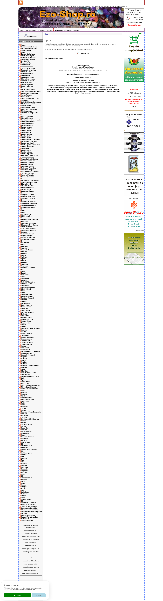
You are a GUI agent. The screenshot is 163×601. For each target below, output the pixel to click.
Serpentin (24, 415)
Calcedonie (25, 275)
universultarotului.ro (83, 6)
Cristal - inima (26, 138)
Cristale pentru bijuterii (29, 93)
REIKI (23, 211)
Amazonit (24, 246)
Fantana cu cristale (28, 239)
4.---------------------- (27, 179)
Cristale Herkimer (27, 123)
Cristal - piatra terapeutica (30, 145)
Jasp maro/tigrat (27, 342)
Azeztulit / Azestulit (28, 268)
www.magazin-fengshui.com (30, 548)
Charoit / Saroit (26, 284)
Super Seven (25, 428)
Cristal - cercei (26, 129)
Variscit (24, 440)
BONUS (49, 30)
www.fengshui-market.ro (84, 89)
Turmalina (24, 439)
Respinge (39, 595)
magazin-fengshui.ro (67, 89)
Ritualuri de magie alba (29, 113)
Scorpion (24, 467)
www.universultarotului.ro (30, 564)
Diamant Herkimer (28, 312)
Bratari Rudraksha (28, 54)
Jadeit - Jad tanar (27, 337)
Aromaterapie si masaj (29, 220)
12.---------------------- (28, 476)
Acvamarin (25, 243)
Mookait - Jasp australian (30, 366)
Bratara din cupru (27, 77)
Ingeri (23, 52)
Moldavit (24, 364)
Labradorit (25, 348)
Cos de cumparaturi (33, 30)
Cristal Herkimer (27, 296)
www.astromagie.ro (31, 533)
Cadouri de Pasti (27, 521)
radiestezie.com (108, 6)
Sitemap (91, 81)
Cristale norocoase (28, 59)
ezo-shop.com (74, 88)
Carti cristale (26, 65)
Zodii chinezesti (26, 478)
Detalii (134, 106)
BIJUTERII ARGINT (28, 90)
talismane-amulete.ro (64, 6)
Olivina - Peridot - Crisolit (30, 376)
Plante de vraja (26, 111)
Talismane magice (27, 170)
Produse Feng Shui (28, 196)
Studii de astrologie (28, 504)
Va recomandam (27, 74)
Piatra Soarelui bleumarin (30, 385)
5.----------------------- (27, 193)
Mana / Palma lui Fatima (29, 159)
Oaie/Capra (25, 492)
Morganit (24, 367)
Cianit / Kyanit (26, 289)
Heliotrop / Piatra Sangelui (30, 328)
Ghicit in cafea (26, 216)
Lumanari (24, 232)
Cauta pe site (32, 36)
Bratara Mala (26, 75)
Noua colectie (26, 63)
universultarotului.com (91, 86)
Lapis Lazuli (25, 350)
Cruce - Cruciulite (27, 177)
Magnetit (24, 357)
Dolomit (24, 314)
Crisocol (24, 300)
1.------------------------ (28, 88)
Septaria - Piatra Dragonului (31, 412)
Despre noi (68, 30)
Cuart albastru (26, 305)
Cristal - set (25, 148)
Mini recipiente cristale (29, 182)
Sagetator (24, 469)
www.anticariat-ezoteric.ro (31, 539)
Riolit (23, 396)
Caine (23, 497)
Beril (23, 271)
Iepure (23, 485)
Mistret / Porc (26, 499)
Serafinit (24, 414)
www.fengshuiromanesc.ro (67, 91)
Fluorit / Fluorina (27, 319)
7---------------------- (27, 209)
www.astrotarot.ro (101, 89)
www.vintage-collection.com (30, 573)
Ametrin (24, 252)
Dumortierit (25, 316)
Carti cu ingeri (26, 50)
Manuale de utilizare (28, 58)
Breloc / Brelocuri (27, 188)
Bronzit (23, 273)
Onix (22, 378)
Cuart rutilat (25, 310)
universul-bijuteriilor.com (59, 88)
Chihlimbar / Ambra (28, 287)
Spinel (23, 423)
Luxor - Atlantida (27, 86)
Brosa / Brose (26, 189)
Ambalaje (24, 447)
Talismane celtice (27, 166)
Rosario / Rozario (27, 175)
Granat (23, 326)
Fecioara (24, 464)
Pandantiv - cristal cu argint (31, 120)
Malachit (24, 358)
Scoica (23, 408)
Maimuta (24, 494)
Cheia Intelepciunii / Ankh (30, 98)
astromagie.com (53, 89)
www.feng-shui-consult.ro (31, 552)
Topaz (23, 435)
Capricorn (24, 471)
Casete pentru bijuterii (29, 449)
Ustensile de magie (28, 107)
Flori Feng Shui (26, 82)
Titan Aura (25, 433)
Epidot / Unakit (26, 317)
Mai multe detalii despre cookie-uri (22, 590)
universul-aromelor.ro (120, 6)
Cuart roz (24, 309)
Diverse (24, 513)
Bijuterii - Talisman (28, 186)
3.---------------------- (27, 157)
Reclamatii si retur (134, 25)
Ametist (24, 248)
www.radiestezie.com (30, 570)
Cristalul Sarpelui (27, 298)
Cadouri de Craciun (28, 515)
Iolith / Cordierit (26, 334)
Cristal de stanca (27, 294)
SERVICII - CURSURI (28, 503)
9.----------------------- (27, 241)
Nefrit (23, 369)
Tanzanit (24, 430)
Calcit (23, 277)
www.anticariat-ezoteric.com (30, 536)
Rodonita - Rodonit (28, 399)
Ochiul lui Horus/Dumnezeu (31, 102)
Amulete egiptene (27, 163)
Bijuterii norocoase (28, 79)
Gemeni (24, 458)
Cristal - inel (25, 136)
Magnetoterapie (26, 236)
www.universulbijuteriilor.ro (31, 561)
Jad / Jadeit (25, 335)
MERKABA (25, 97)
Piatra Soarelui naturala (29, 389)
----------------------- (27, 66)
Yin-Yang (24, 100)
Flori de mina (25, 442)
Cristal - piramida (27, 147)
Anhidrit (24, 257)
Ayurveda (24, 221)
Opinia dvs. (59, 30)
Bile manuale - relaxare (29, 225)
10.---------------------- (28, 444)
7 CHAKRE (25, 61)
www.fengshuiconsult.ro (30, 555)
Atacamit (24, 264)
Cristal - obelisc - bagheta (30, 139)
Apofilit (23, 261)
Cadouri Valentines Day (29, 517)
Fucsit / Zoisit (26, 321)
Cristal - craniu (26, 127)
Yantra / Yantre (26, 95)
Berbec (23, 455)
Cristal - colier (26, 131)
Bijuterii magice (26, 184)
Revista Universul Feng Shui (31, 512)
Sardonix (24, 407)
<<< (46, 59)
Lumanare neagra (27, 234)
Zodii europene (26, 453)
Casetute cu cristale (28, 230)
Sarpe (23, 488)
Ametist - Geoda (27, 250)
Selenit (23, 410)
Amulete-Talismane (28, 161)
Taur (22, 456)
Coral (23, 293)
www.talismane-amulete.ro (31, 567)
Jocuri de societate (28, 207)
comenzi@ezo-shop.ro (86, 67)
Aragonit (24, 262)
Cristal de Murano (27, 191)
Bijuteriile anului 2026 (29, 49)
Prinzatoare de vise (28, 198)
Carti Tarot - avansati (28, 205)
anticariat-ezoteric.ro (50, 6)
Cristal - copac (26, 132)
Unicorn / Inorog (27, 84)
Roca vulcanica (26, 398)
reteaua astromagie (82, 77)
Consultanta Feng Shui (29, 508)
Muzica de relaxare (28, 237)
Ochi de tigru (25, 374)
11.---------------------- (27, 451)
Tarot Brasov (82, 91)
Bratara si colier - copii (29, 155)
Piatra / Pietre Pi (27, 116)
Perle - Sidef (25, 382)
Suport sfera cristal (28, 68)
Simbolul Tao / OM (27, 173)
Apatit (23, 259)
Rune (23, 212)
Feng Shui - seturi (27, 195)
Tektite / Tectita (26, 431)
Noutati (23, 45)
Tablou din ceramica (28, 70)
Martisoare (25, 519)
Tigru (23, 483)
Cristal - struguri (27, 152)
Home (22, 30)
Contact (76, 30)
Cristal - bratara (27, 125)
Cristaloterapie (26, 227)
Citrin (23, 291)
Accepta (18, 595)
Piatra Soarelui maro (28, 387)
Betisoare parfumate (28, 223)
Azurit (23, 269)
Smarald (24, 417)
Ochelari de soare (27, 81)
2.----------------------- (27, 114)
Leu (22, 462)
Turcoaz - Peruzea (27, 437)
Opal (22, 380)
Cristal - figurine (27, 154)
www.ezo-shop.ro (30, 542)
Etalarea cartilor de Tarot (30, 510)
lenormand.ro (86, 93)
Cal (22, 490)
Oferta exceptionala (28, 104)
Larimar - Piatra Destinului (30, 351)
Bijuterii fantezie (27, 118)
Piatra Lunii (25, 383)
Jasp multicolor (26, 344)
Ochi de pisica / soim (28, 373)
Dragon (23, 487)
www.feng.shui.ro (30, 545)
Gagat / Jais (25, 323)
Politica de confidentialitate (90, 82)
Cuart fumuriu (26, 307)
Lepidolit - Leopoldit (28, 355)
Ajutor (43, 30)
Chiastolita (25, 285)
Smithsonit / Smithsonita (30, 419)
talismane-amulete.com (88, 88)
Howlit (23, 332)
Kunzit (23, 346)
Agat (23, 244)
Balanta (24, 465)
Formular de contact (134, 22)
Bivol (23, 481)
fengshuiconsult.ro (96, 6)
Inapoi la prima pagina (55, 59)
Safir (23, 405)
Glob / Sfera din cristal (29, 109)
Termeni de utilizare (79, 81)
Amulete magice (27, 164)
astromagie (94, 74)
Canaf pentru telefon (28, 228)
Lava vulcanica (26, 353)
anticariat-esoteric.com (107, 88)
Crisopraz (24, 301)
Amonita (24, 253)
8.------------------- (26, 218)
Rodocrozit (25, 401)
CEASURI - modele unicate (30, 91)
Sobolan (24, 480)
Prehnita (24, 394)
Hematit (24, 330)
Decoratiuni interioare (29, 47)
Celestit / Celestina (28, 282)
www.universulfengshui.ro (31, 558)
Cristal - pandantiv (27, 143)
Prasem (24, 392)
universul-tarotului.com (73, 86)
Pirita (23, 391)
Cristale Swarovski (28, 122)
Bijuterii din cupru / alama (30, 180)
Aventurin (24, 266)
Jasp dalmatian (26, 339)
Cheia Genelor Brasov (97, 91)
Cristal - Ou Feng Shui (29, 141)
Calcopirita (25, 278)
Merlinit (23, 362)
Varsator (24, 472)
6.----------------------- (27, 200)
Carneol (24, 280)
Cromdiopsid (25, 303)
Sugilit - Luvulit (26, 424)
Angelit (23, 255)
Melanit (23, 360)
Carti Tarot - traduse (28, 202)
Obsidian (24, 371)
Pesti (23, 474)
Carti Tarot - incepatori (29, 204)
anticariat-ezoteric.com (108, 86)
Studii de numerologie (29, 506)
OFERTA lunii (26, 72)
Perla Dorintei (26, 106)
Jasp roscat (25, 341)
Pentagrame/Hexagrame (30, 171)
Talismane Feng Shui (28, 168)
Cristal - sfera (26, 150)
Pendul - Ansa (26, 214)
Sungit (23, 426)
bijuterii (74, 6)
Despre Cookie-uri (72, 82)
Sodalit (23, 421)
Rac (22, 460)
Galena (23, 325)
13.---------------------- (28, 501)
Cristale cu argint (27, 56)
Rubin (23, 403)
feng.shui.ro (39, 6)
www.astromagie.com (30, 530)
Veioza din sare (26, 446)
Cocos (23, 496)
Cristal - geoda (26, 134)
